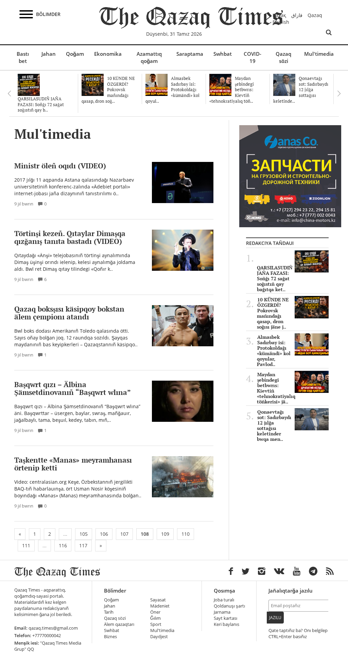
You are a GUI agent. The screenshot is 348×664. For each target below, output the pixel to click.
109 (165, 534)
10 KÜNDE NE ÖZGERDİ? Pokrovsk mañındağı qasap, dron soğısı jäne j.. (273, 313)
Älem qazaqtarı (119, 624)
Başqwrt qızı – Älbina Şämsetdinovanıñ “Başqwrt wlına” (72, 388)
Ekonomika (108, 53)
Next (338, 93)
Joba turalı (224, 600)
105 (84, 534)
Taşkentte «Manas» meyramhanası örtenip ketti (73, 463)
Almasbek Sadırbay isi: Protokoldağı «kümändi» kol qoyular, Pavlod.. (274, 350)
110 (185, 534)
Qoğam (75, 53)
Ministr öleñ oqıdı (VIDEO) (60, 165)
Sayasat (158, 600)
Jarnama (222, 612)
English (281, 22)
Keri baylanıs (226, 624)
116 (63, 545)
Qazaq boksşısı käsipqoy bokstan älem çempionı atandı (69, 312)
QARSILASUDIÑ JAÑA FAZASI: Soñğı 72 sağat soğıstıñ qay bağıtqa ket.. (275, 278)
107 (124, 534)
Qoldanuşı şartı (229, 606)
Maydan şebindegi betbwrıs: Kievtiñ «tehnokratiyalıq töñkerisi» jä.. (276, 388)
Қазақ (279, 15)
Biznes (110, 637)
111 (26, 545)
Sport (155, 624)
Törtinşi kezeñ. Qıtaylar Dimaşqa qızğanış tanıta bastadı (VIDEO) (69, 237)
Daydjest (159, 637)
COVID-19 (252, 57)
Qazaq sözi (283, 57)
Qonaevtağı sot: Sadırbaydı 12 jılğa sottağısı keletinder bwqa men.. (274, 425)
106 (104, 534)
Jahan (48, 53)
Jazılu (275, 617)
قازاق (296, 15)
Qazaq (315, 15)
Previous (9, 93)
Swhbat (222, 53)
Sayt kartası (225, 618)
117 (83, 545)
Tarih (109, 612)
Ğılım (155, 618)
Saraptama (189, 53)
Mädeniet (160, 606)
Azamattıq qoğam (149, 57)
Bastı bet (23, 57)
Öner (155, 612)
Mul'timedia (319, 53)
